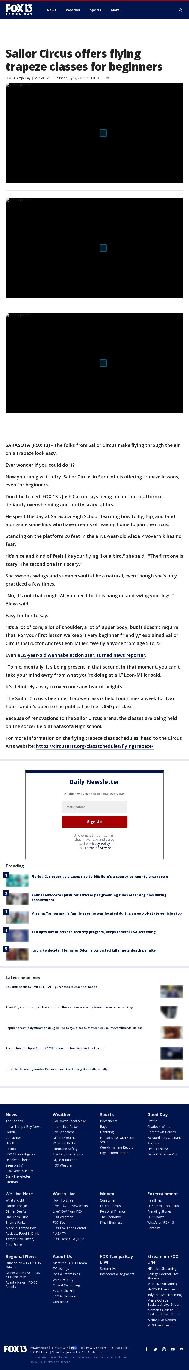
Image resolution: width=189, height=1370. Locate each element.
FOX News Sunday (19, 1171)
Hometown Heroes (161, 1132)
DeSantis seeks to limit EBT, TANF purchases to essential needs (51, 987)
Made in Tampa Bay (21, 1228)
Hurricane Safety (65, 1148)
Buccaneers (109, 1121)
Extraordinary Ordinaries (165, 1137)
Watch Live (64, 1193)
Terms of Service (97, 848)
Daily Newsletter (18, 1176)
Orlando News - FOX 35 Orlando (23, 1265)
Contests (154, 1228)
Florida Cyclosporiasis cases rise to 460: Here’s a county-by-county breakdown (99, 876)
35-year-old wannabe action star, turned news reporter (83, 655)
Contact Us (61, 1301)
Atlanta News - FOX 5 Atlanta (22, 1284)
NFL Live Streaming (162, 1268)
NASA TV (59, 1233)
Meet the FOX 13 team (70, 1263)
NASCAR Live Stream (163, 1289)
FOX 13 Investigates (20, 1154)
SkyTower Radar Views (70, 1121)
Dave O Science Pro (162, 1154)
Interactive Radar (65, 1126)
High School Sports (114, 1153)
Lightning (107, 1132)
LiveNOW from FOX (67, 1211)
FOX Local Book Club (163, 1206)
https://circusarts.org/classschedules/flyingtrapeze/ (95, 746)
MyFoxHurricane (65, 1160)
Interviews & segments (117, 1274)
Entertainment (162, 1193)
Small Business (111, 1222)
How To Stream (65, 1200)
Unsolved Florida (18, 1160)
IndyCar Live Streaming (164, 1295)
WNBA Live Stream (161, 1319)
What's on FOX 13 (160, 1222)
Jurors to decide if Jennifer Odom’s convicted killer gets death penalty (93, 950)
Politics (11, 1148)
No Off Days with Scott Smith (117, 1139)
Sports (107, 1114)
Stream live (108, 1268)
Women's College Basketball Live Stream (164, 1312)
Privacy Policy (99, 843)
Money (107, 1193)
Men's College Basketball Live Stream (164, 1302)
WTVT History (63, 1279)
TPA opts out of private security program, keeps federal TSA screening (93, 932)
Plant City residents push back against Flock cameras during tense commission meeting (69, 1007)
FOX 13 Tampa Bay (18, 78)
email (181, 1349)
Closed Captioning (66, 1285)
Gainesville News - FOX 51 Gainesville (23, 1274)
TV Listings (61, 1268)
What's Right (15, 1200)
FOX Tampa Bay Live (68, 1239)
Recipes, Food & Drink (22, 1233)
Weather (62, 1114)
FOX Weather (63, 1165)
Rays (103, 1126)
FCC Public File (63, 1290)
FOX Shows (155, 1217)
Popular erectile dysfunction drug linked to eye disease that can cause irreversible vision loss (74, 1028)
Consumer (13, 1137)
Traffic (152, 1121)
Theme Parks (15, 1222)
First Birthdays (158, 1148)
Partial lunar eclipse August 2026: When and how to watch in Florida (55, 1048)
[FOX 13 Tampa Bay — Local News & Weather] (21, 9)
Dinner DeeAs (16, 1211)
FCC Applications (65, 1296)
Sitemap (12, 1182)
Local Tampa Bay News (23, 1126)
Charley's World (158, 1126)
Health (10, 1143)
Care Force (14, 1244)
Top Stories (14, 1121)
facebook (146, 1349)
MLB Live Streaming (162, 1284)
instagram (164, 1349)
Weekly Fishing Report (116, 1147)
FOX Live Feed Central (69, 1228)
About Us (62, 1256)
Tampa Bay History (20, 1239)
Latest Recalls (110, 1206)
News (11, 1114)
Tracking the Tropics (68, 1154)
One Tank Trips (17, 1217)
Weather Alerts (64, 1143)
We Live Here (19, 1193)
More (115, 10)
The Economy (110, 1217)
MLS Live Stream (160, 1325)
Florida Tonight (17, 1206)
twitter (155, 1349)
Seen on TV (41, 78)
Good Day (157, 1114)
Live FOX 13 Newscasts (70, 1206)
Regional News (21, 1256)
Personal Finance (113, 1211)
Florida (11, 1132)
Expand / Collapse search (180, 10)
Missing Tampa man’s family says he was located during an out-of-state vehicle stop (106, 913)
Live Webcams (63, 1132)
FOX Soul (59, 1222)
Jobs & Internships (66, 1274)
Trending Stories (159, 1211)
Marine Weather (65, 1137)
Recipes (153, 1143)
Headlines (154, 1200)
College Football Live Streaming (162, 1276)
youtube (173, 1349)
